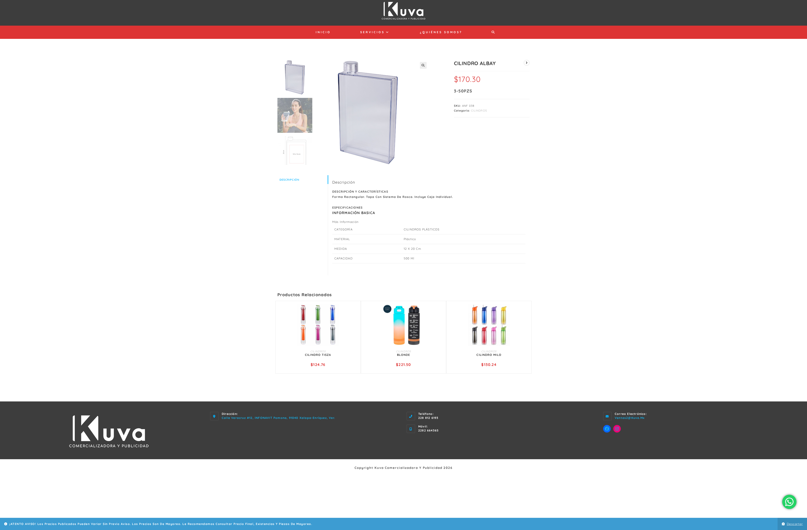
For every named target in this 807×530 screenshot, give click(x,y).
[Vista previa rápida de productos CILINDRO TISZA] (355, 311)
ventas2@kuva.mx (630, 418)
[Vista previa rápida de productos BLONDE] (441, 311)
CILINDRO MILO (488, 355)
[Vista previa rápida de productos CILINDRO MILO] (526, 311)
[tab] (302, 179)
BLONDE (403, 355)
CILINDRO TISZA (318, 355)
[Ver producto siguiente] (527, 63)
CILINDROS (479, 110)
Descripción (289, 179)
